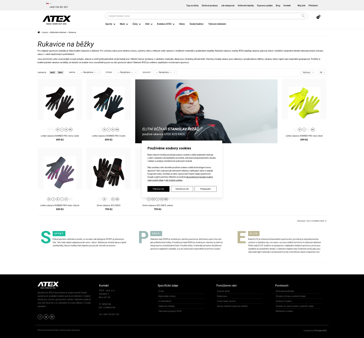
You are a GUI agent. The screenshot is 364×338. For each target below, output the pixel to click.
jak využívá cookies (174, 180)
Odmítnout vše (182, 189)
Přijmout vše (158, 189)
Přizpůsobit (205, 189)
